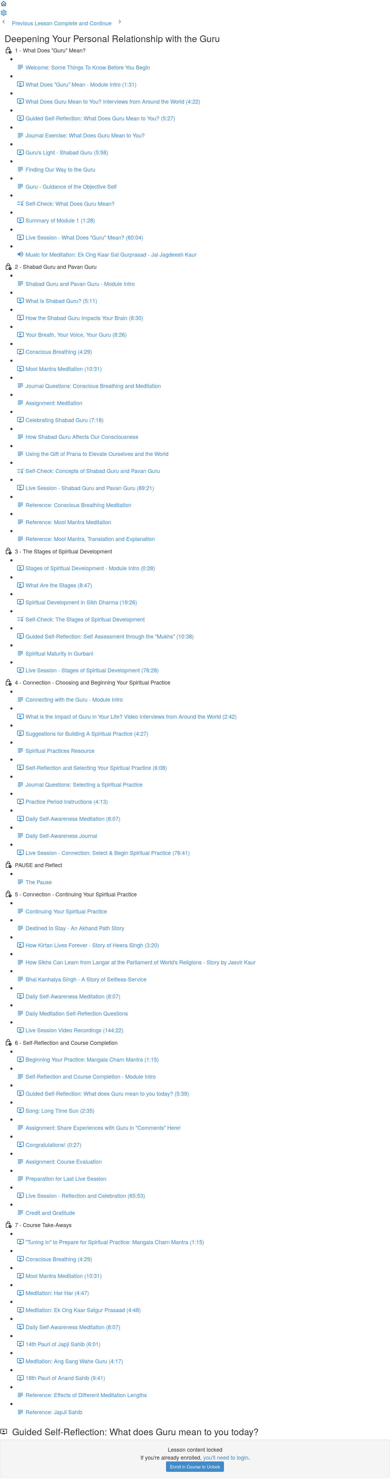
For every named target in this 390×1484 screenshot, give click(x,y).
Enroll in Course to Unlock (195, 1467)
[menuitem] (3, 14)
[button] (3, 5)
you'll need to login (225, 1457)
